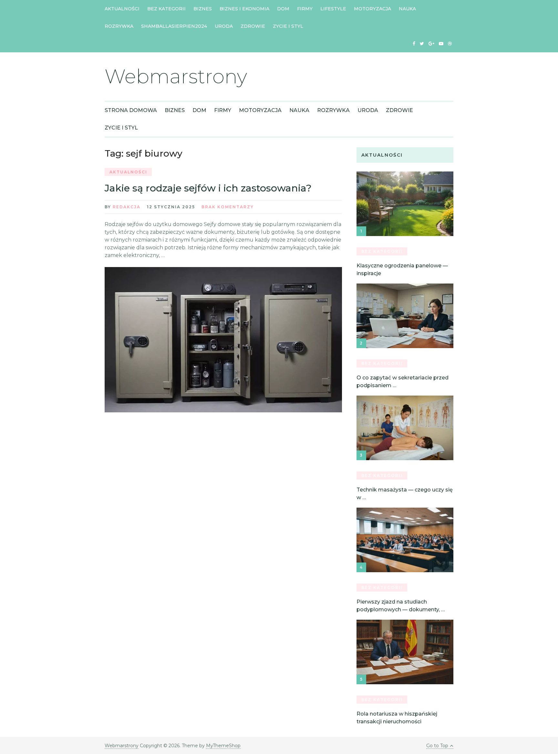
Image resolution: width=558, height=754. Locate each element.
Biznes (202, 9)
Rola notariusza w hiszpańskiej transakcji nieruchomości (396, 718)
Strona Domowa (131, 110)
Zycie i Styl (288, 26)
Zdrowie (253, 26)
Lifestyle (333, 9)
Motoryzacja (372, 9)
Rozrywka (119, 26)
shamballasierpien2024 (174, 26)
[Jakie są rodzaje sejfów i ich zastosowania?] (223, 339)
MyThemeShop (223, 746)
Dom (283, 9)
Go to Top (437, 746)
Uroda (224, 26)
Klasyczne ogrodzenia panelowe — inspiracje (402, 269)
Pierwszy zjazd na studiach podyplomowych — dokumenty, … (400, 606)
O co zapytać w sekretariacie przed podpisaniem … (402, 381)
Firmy (305, 9)
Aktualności (122, 9)
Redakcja (126, 206)
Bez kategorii (166, 9)
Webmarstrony (176, 76)
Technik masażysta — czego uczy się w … (404, 494)
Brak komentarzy (228, 206)
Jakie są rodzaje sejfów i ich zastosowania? (208, 188)
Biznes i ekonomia (244, 9)
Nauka (407, 9)
